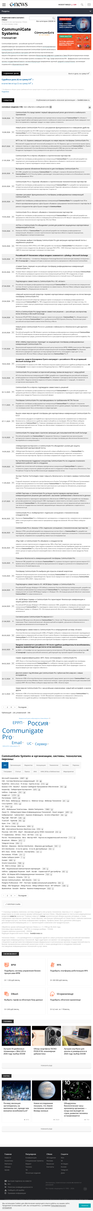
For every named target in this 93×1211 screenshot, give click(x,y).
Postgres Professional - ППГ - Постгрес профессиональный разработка (29, 883)
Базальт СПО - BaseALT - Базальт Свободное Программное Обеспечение (30, 787)
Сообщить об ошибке (16, 1190)
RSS (9, 1184)
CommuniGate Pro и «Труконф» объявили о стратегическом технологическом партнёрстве (51, 182)
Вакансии (50, 1164)
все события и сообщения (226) (36, 107)
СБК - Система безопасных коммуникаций (18, 781)
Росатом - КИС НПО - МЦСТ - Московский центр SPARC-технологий (28, 832)
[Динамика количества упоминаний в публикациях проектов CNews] (89, 107)
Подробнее (5, 92)
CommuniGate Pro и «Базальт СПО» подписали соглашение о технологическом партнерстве (52, 528)
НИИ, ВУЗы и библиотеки (50, 771)
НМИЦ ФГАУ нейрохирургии (10, 746)
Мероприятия (68, 771)
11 (71, 812)
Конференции (31, 1158)
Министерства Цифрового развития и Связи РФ (53, 55)
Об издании (51, 1158)
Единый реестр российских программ (15, 52)
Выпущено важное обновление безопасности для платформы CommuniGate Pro (47, 169)
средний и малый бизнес (66, 61)
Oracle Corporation (9, 863)
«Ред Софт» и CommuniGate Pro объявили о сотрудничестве (39, 541)
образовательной (18, 64)
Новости (8, 1158)
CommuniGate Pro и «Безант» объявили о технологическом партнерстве (44, 212)
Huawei (4, 860)
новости (13, 916)
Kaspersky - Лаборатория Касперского (17, 789)
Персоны (76, 765)
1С (3, 806)
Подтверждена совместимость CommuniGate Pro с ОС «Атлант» (40, 281)
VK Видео (64, 1164)
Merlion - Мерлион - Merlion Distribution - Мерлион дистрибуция (27, 846)
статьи (42, 916)
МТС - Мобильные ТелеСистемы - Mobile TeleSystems (23, 809)
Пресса (27, 771)
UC (29, 743)
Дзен (63, 1173)
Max (62, 1158)
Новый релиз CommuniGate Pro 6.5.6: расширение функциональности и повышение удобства (52, 127)
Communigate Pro (22, 733)
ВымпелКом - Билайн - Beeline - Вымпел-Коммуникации (24, 888)
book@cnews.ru (84, 100)
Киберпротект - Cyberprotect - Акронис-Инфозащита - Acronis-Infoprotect (30, 815)
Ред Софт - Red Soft (9, 818)
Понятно (84, 1205)
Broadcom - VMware (9, 840)
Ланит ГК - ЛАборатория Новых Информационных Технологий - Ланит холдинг (33, 812)
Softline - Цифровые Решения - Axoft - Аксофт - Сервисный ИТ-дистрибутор (31, 871)
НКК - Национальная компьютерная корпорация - (21, 869)
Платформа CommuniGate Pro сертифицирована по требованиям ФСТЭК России (47, 400)
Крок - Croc (6, 823)
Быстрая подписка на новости (19, 1181)
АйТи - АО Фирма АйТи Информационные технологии (23, 874)
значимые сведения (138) (12, 107)
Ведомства (28, 765)
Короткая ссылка (13, 904)
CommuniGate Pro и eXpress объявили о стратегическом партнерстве (43, 156)
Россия (38, 723)
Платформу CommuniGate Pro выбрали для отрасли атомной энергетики (44, 571)
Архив (7, 1170)
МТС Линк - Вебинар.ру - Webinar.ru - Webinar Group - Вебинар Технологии (31, 801)
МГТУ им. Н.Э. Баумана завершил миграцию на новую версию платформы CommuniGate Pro (52, 140)
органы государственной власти (13, 61)
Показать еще (46, 1066)
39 (27, 778)
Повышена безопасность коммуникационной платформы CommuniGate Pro (45, 558)
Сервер (41, 744)
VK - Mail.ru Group (9, 866)
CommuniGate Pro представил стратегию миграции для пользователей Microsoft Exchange (51, 433)
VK (62, 1161)
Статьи (18, 771)
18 (65, 787)
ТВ (26, 1170)
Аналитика (9, 1161)
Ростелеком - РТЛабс (10, 854)
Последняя (22, 707)
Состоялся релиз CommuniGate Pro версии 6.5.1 (34, 617)
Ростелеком (6, 798)
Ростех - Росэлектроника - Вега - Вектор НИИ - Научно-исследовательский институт (34, 837)
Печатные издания (33, 1173)
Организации (15, 765)
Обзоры (8, 1167)
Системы (65, 765)
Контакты (50, 1167)
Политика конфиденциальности (20, 1187)
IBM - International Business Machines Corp (18, 829)
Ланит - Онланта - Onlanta (12, 877)
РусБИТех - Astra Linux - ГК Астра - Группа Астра (20, 784)
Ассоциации (41, 765)
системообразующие (32, 61)
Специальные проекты (35, 1161)
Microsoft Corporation (10, 778)
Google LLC (6, 795)
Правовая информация (17, 1193)
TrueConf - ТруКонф (9, 820)
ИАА (35, 771)
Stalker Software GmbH (10, 857)
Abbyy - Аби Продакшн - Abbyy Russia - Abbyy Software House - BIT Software (31, 886)
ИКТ (5, 765)
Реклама (49, 1161)
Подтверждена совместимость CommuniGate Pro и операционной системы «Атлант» (49, 630)
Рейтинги (8, 1164)
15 (18, 795)
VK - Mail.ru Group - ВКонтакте (14, 826)
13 (68, 801)
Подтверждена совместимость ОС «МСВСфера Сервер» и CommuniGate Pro (45, 584)
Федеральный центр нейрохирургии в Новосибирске (34, 718)
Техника (29, 1167)
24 (47, 784)
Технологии (54, 765)
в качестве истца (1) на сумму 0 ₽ (16, 83)
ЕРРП (17, 722)
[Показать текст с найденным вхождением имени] (50, 107)
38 (40, 781)
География (8, 771)
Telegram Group (8, 843)
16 (39, 789)
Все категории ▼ (46, 21)
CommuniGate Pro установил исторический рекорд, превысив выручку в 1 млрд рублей (50, 372)
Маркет (28, 1164)
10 (66, 815)
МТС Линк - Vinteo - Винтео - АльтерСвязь (18, 852)
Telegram (64, 1170)
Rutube (63, 1167)
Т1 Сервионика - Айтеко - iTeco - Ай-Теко (18, 835)
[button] (82, 4)
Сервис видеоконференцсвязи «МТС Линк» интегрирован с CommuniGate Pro (46, 658)
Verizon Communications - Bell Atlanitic (17, 880)
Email (17, 742)
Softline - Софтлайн (9, 792)
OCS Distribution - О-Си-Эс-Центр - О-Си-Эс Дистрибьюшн (24, 849)
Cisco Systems (7, 804)
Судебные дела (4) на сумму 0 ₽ (17, 79)
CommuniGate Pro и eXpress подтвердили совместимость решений (42, 387)
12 (52, 809)
